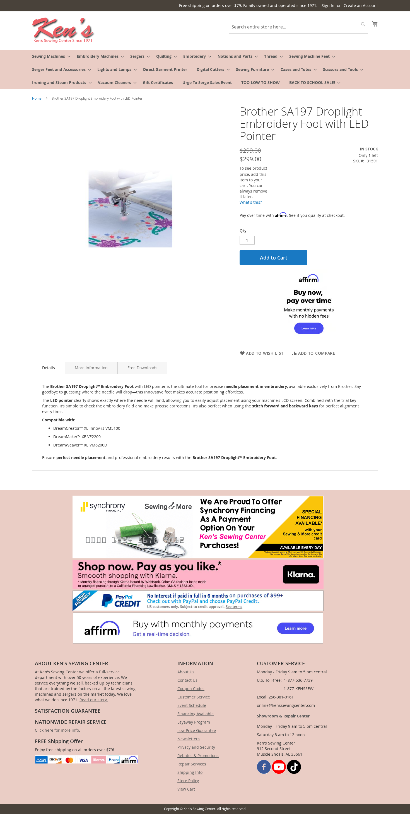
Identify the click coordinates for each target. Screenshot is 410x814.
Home (37, 98)
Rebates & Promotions (198, 755)
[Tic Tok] (294, 772)
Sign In (328, 5)
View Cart (186, 789)
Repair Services (191, 764)
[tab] (48, 368)
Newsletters (188, 738)
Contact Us (187, 680)
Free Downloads (142, 367)
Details (48, 367)
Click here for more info (57, 730)
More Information (91, 367)
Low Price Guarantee (196, 730)
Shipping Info (189, 772)
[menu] (205, 69)
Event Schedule (191, 705)
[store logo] (63, 30)
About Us (185, 671)
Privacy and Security (196, 747)
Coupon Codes (190, 688)
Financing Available (195, 713)
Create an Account (361, 5)
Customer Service (193, 697)
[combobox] (298, 27)
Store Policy (188, 780)
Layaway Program (193, 722)
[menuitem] (50, 56)
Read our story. (93, 699)
